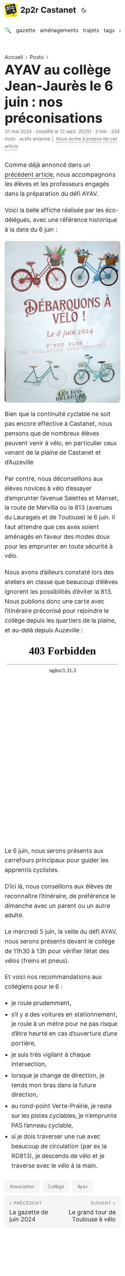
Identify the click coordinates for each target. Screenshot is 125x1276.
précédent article (29, 174)
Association (22, 1186)
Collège (56, 1186)
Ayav (82, 1186)
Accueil (14, 57)
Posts (37, 57)
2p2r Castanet (48, 10)
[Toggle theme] (84, 10)
